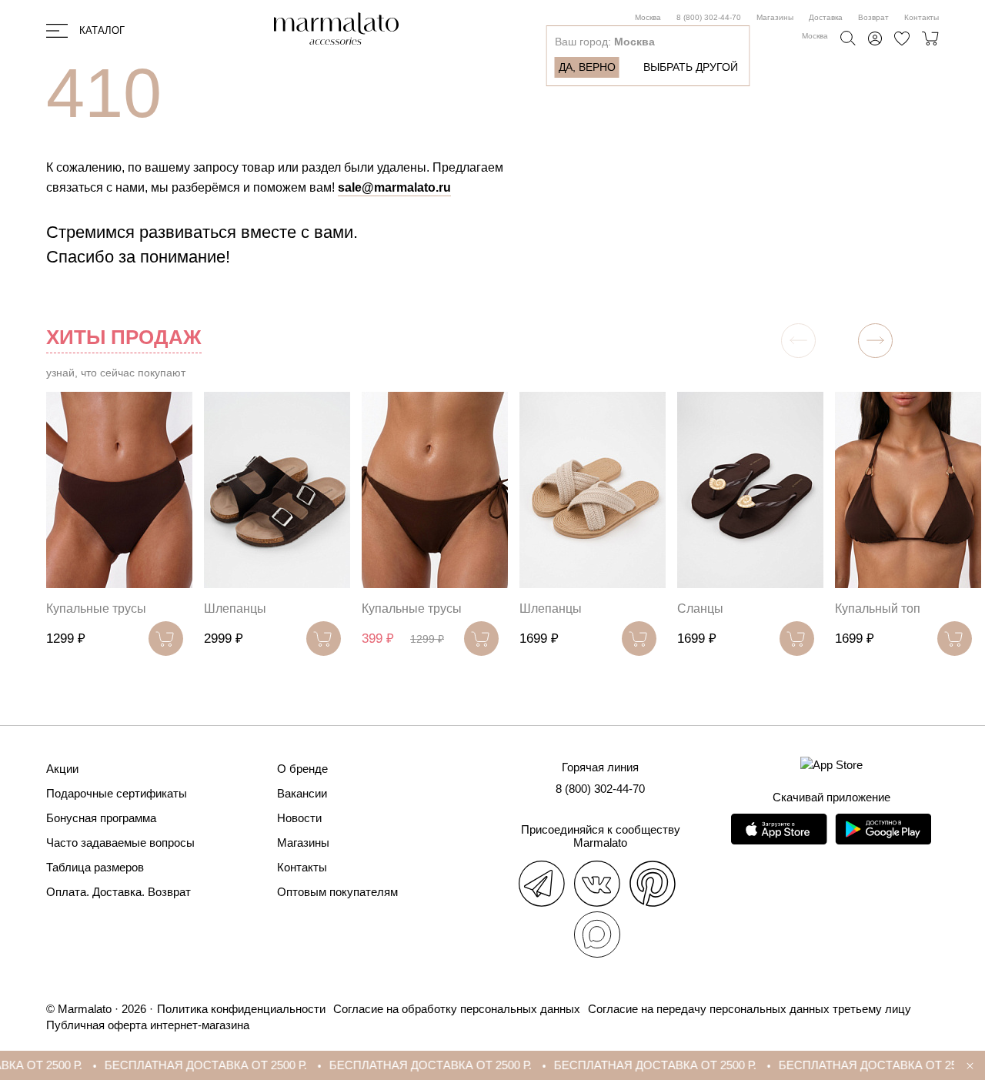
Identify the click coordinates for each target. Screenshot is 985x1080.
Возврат (873, 17)
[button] (875, 340)
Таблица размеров (95, 867)
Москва (648, 17)
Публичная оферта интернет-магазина (147, 1025)
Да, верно (587, 67)
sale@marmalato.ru (394, 187)
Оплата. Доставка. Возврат (118, 891)
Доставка (826, 17)
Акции (62, 768)
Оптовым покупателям (337, 891)
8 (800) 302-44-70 (708, 17)
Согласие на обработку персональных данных (456, 1008)
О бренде (302, 768)
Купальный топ (877, 608)
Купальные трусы (96, 608)
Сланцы (700, 608)
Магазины (774, 17)
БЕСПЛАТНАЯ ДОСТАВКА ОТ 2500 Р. (181, 1065)
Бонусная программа (101, 817)
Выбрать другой (690, 67)
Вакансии (302, 793)
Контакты (921, 17)
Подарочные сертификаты (116, 793)
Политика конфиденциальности (241, 1008)
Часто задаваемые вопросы (120, 842)
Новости (299, 817)
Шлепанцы (235, 608)
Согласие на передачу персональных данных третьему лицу (749, 1008)
